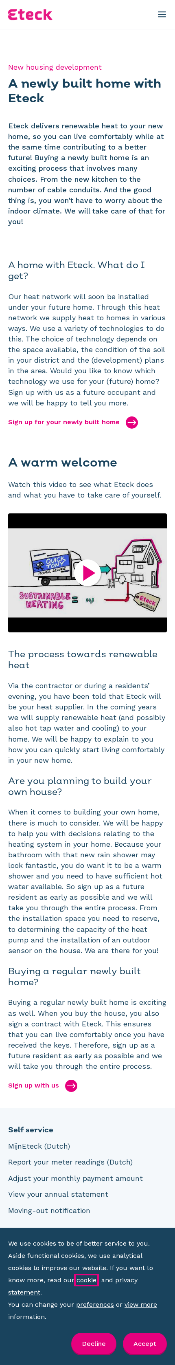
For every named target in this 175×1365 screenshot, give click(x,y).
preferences (95, 1304)
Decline (94, 1343)
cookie (86, 1280)
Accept (144, 1343)
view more (141, 1304)
